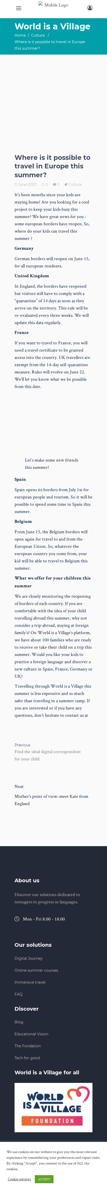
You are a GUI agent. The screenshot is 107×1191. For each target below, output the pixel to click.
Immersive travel (30, 982)
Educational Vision (31, 1034)
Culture (38, 35)
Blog (19, 1022)
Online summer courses (36, 970)
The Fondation (28, 1046)
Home (20, 35)
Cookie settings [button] (19, 1178)
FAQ (19, 994)
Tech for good (27, 1058)
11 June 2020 (26, 184)
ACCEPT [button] (44, 1179)
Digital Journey (29, 958)
